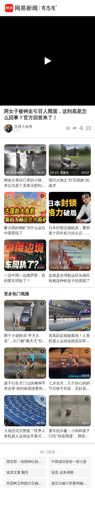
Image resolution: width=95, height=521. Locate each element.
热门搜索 (47, 452)
